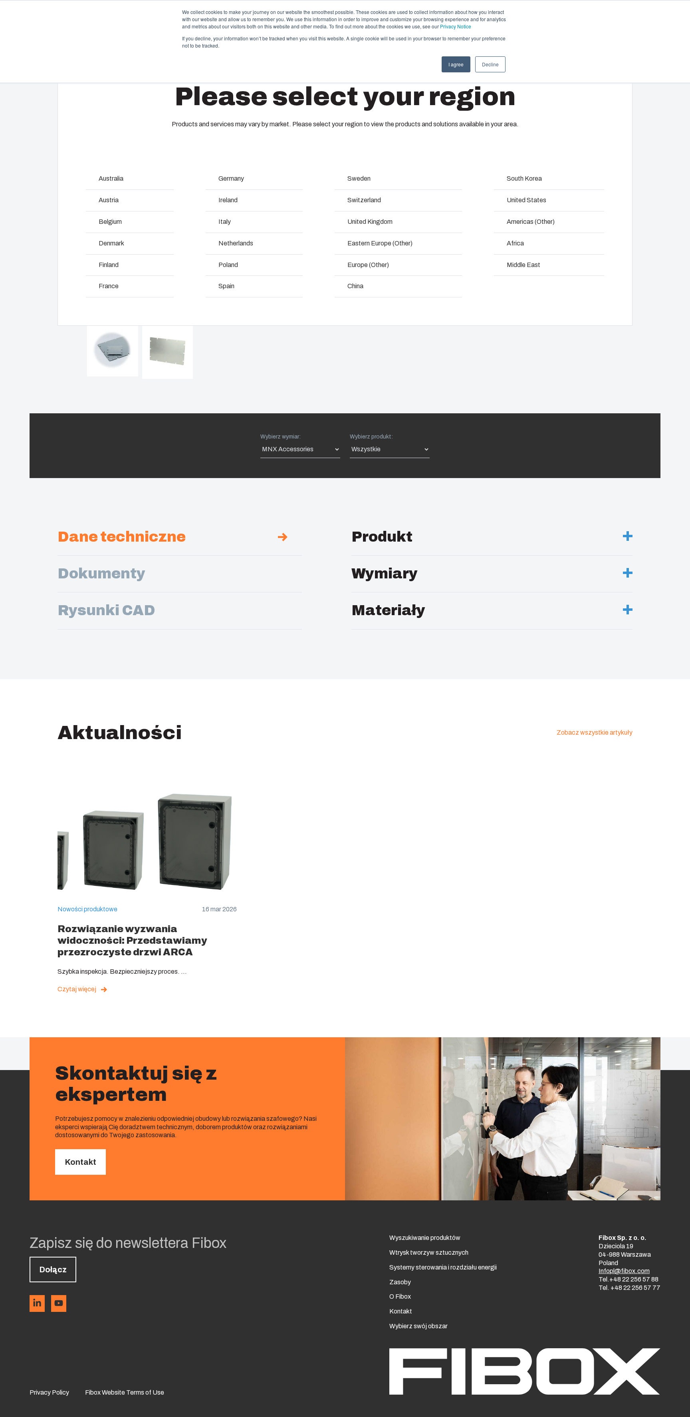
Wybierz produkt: (371, 437)
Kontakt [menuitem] (400, 1311)
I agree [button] (456, 64)
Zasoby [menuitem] (400, 1282)
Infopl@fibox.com (624, 1271)
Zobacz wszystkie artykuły (594, 732)
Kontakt (80, 1162)
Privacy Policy (49, 1392)
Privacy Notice (455, 26)
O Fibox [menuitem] (400, 1296)
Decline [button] (490, 64)
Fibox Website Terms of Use (124, 1392)
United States (526, 200)
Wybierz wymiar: (280, 437)
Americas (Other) (531, 221)
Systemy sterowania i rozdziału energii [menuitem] (443, 1267)
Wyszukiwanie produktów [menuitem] (424, 1237)
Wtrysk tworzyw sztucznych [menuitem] (428, 1252)
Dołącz (53, 1269)
